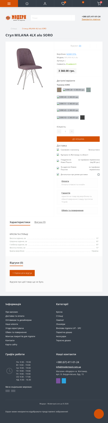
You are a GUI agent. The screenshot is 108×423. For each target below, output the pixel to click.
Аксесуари (61, 336)
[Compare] (99, 46)
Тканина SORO (63, 85)
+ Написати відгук (22, 273)
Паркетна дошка (64, 332)
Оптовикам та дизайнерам (18, 320)
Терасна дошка (63, 340)
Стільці (14, 28)
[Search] (73, 18)
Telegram (64, 380)
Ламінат (60, 320)
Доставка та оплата (14, 316)
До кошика (78, 139)
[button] (45, 3)
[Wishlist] (93, 46)
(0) (80, 45)
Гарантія (65, 193)
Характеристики (20, 222)
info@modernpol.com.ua (68, 367)
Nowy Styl (71, 54)
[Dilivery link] (98, 174)
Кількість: (61, 126)
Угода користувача (14, 328)
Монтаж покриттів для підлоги (20, 336)
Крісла (59, 312)
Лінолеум (60, 324)
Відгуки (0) (40, 222)
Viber (58, 380)
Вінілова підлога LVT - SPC (68, 328)
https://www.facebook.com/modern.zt (7, 391)
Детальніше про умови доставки (74, 174)
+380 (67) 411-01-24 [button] (67, 362)
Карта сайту (11, 344)
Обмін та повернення (72, 210)
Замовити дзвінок (91, 19)
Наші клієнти (11, 324)
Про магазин (11, 312)
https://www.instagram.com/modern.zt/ (13, 391)
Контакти (9, 340)
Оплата (65, 181)
